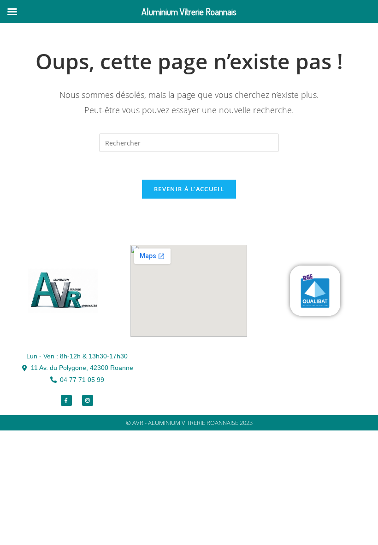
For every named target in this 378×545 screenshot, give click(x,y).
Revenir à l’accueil (189, 189)
